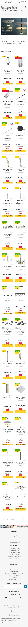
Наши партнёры (14, 536)
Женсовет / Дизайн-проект (14, 556)
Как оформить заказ (14, 548)
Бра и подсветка (14, 569)
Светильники (14, 571)
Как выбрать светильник (14, 560)
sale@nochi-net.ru (12, 598)
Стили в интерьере (14, 558)
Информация (14, 545)
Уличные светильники (14, 579)
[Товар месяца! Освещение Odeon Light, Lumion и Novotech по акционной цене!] (14, 26)
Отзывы (14, 540)
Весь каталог (14, 564)
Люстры (14, 567)
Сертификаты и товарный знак (14, 538)
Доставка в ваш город (14, 552)
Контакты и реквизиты (14, 542)
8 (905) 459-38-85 (15, 594)
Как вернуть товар (14, 554)
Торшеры (14, 577)
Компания (14, 531)
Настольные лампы (14, 575)
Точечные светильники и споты (14, 573)
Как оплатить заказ (14, 550)
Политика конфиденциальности (14, 533)
